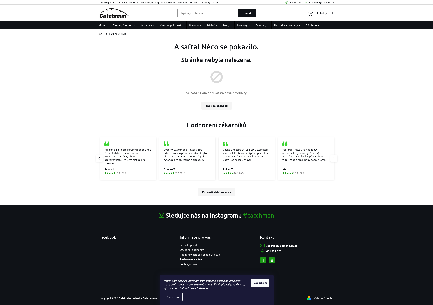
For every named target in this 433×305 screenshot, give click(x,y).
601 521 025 (273, 251)
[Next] (333, 158)
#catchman (258, 215)
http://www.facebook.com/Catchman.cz (263, 260)
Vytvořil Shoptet (324, 297)
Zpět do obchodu (217, 105)
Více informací (199, 288)
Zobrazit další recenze (216, 192)
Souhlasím (260, 282)
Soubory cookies (210, 2)
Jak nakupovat (106, 2)
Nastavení (173, 297)
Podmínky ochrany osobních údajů (158, 2)
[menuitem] (103, 25)
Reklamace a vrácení (188, 2)
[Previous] (99, 158)
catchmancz (272, 260)
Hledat (246, 13)
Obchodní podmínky (128, 2)
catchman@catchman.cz (281, 245)
